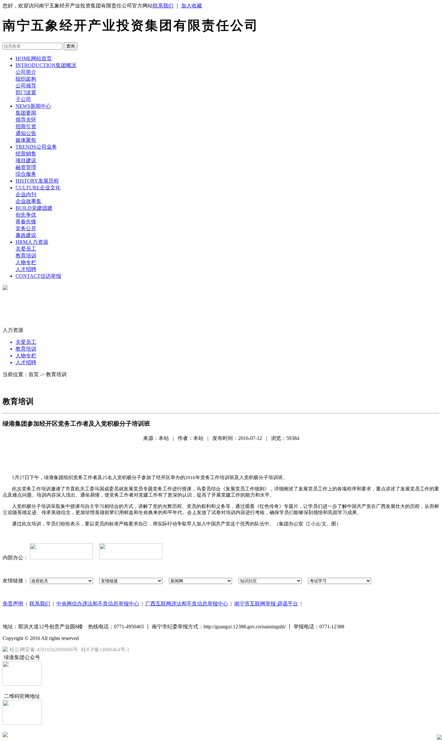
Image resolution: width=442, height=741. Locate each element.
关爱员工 (26, 249)
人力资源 (32, 242)
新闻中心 (33, 106)
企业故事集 (28, 201)
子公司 (23, 99)
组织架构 (26, 79)
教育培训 (26, 255)
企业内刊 (26, 194)
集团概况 (46, 65)
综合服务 (26, 174)
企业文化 (38, 187)
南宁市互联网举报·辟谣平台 (266, 603)
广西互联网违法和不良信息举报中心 (186, 603)
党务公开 (26, 228)
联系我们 (163, 5)
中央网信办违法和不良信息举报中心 (97, 603)
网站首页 (34, 58)
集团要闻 (26, 113)
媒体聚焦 (26, 140)
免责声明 (13, 603)
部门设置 (26, 92)
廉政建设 (26, 235)
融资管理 (26, 167)
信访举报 (38, 276)
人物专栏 (26, 262)
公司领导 (26, 85)
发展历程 (37, 181)
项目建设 (26, 160)
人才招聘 (26, 269)
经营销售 (26, 153)
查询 (70, 46)
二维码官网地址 (22, 696)
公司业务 (36, 147)
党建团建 (34, 208)
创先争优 (26, 215)
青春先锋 (26, 221)
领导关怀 (26, 119)
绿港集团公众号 (22, 657)
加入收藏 (191, 5)
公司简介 (26, 72)
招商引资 (26, 126)
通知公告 (26, 133)
